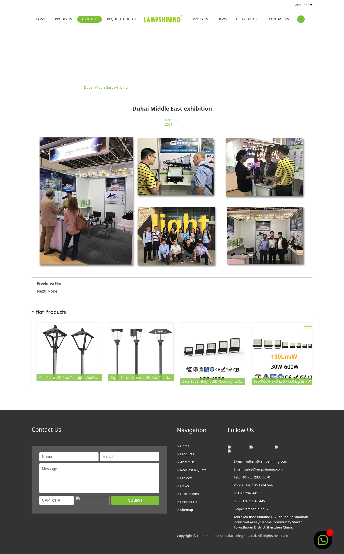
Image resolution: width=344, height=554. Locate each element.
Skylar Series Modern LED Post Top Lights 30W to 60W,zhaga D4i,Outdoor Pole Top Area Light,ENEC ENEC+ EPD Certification (141, 377)
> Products (185, 454)
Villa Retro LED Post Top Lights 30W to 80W (70, 377)
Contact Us (279, 19)
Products (63, 19)
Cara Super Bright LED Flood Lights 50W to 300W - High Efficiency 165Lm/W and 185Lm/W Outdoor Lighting (213, 381)
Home (41, 19)
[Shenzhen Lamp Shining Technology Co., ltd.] (164, 19)
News (222, 19)
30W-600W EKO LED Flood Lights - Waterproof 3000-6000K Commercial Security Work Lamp (285, 381)
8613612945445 (246, 493)
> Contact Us (187, 502)
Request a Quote (122, 19)
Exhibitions (71, 87)
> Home (183, 446)
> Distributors (188, 494)
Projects (200, 19)
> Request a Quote (191, 470)
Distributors (248, 19)
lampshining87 (256, 509)
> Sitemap (185, 509)
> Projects (185, 478)
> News (183, 486)
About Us (89, 19)
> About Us (185, 462)
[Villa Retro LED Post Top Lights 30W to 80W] (69, 351)
